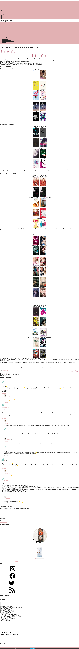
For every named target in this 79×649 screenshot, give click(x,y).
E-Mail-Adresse (3, 518)
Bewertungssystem (5, 26)
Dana (5, 405)
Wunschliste (6, 6)
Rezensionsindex (7, 7)
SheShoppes (12, 647)
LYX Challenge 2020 (7, 13)
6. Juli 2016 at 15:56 (7, 499)
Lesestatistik (6, 5)
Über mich (4, 1)
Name (1, 516)
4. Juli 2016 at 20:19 (5, 407)
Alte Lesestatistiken (5, 25)
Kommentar (2, 515)
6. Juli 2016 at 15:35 (5, 481)
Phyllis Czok (6, 480)
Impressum (4, 17)
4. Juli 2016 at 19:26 (5, 384)
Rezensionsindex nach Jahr (10, 9)
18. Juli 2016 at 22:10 (7, 449)
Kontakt (3, 15)
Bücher (3, 2)
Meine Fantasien (5, 370)
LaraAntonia (8, 396)
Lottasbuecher (8, 448)
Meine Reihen (4, 38)
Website (1, 520)
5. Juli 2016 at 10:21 (7, 441)
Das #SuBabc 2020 (7, 14)
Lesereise (3, 35)
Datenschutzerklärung (6, 16)
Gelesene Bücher (7, 4)
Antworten (4, 393)
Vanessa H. (6, 383)
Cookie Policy (4, 29)
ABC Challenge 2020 (7, 12)
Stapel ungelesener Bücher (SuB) (9, 3)
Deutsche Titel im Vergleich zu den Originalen (19, 47)
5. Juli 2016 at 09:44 (7, 431)
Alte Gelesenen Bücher (6, 24)
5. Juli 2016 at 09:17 (7, 423)
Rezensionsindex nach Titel (10, 8)
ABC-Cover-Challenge (7, 11)
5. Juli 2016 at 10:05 (5, 461)
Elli (4, 460)
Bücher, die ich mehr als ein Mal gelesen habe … (12, 374)
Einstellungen (32, 648)
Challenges (4, 10)
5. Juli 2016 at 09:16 (7, 398)
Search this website (3, 561)
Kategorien (2, 645)
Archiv (1, 627)
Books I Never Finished (6, 375)
